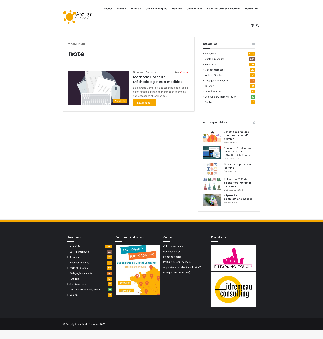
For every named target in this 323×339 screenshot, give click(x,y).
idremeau (140, 72)
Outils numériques (156, 8)
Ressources (211, 64)
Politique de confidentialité (177, 262)
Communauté (194, 8)
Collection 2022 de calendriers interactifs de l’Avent (238, 183)
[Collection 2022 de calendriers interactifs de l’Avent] (212, 184)
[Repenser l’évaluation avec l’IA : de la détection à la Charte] (212, 152)
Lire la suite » (144, 102)
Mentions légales (172, 256)
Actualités (210, 53)
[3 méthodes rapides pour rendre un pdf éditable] (212, 136)
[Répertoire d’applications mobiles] (212, 200)
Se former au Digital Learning (223, 8)
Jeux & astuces (213, 91)
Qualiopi (209, 102)
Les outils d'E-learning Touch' (221, 96)
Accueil (108, 8)
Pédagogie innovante (216, 80)
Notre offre (251, 8)
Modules (177, 8)
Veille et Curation (214, 75)
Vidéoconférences (215, 69)
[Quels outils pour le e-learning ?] (212, 169)
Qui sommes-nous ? (174, 246)
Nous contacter (171, 251)
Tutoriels (136, 8)
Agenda (121, 8)
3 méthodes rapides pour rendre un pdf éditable (236, 135)
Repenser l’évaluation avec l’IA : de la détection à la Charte (237, 152)
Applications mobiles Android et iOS (182, 267)
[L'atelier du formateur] (77, 17)
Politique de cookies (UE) (176, 272)
